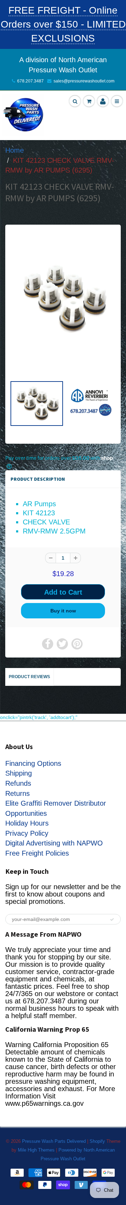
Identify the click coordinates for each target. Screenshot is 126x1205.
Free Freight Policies (37, 853)
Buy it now (63, 611)
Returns (17, 793)
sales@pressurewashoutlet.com (84, 81)
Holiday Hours (27, 823)
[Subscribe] (112, 919)
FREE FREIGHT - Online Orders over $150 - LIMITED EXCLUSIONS (63, 24)
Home (14, 150)
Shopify (97, 1141)
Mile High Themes (36, 1150)
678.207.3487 (30, 81)
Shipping (18, 773)
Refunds (18, 783)
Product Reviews (29, 676)
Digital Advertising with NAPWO (54, 843)
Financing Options (33, 763)
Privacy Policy (26, 833)
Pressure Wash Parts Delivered (54, 1141)
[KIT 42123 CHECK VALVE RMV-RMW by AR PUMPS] (62, 298)
